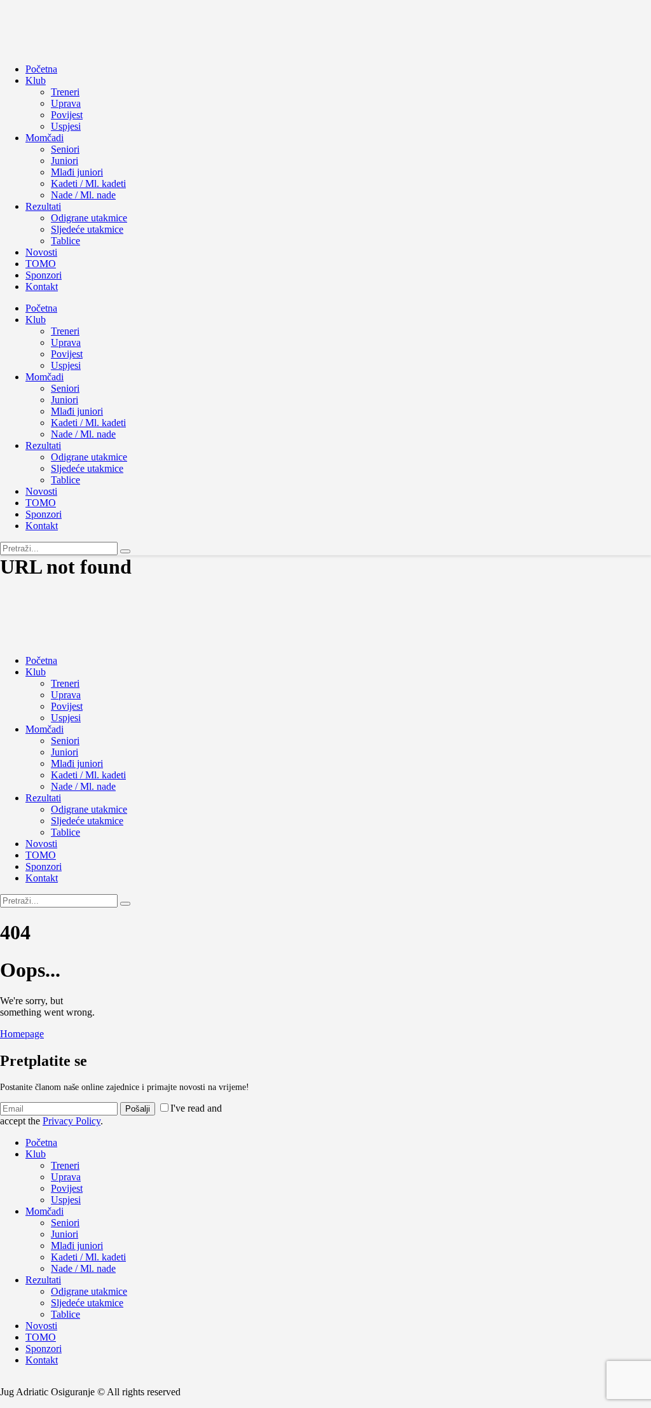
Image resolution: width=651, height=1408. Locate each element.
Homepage (22, 1033)
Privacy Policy (71, 1120)
